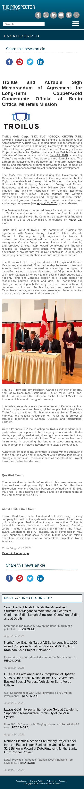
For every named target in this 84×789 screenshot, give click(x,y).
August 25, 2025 (47, 203)
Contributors (22, 781)
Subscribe (51, 781)
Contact (62, 781)
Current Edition (37, 781)
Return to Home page (15, 553)
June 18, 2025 (59, 155)
